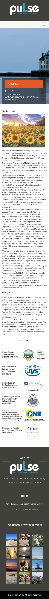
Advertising (11, 504)
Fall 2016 (10, 91)
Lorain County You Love (23, 525)
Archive (19, 504)
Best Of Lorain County (33, 504)
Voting (35, 509)
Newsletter (27, 509)
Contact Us (16, 509)
